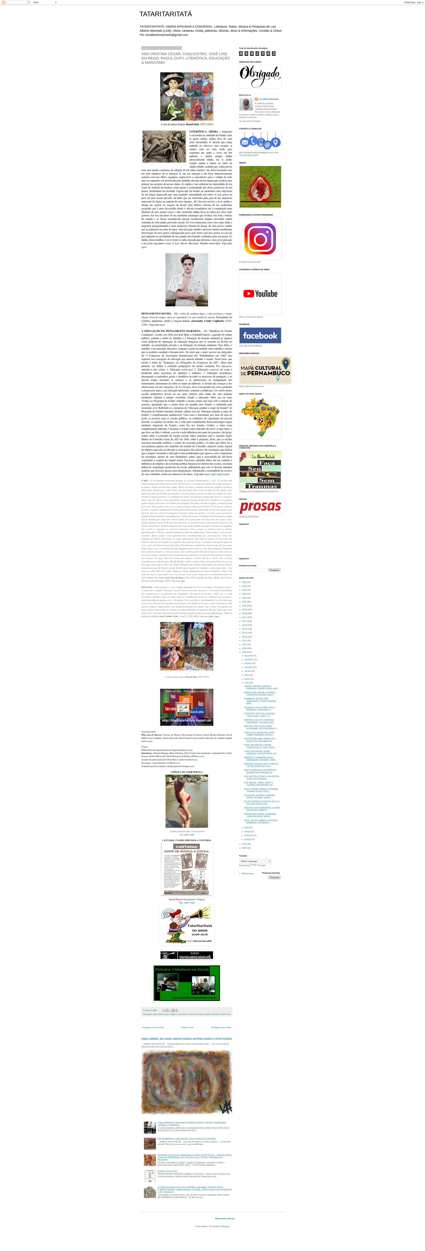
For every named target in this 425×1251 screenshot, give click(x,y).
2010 (244, 644)
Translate (261, 865)
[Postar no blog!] (167, 1010)
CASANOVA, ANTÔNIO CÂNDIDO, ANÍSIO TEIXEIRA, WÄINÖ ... (259, 796)
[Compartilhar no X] (170, 1010)
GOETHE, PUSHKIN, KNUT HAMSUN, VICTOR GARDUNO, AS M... (261, 765)
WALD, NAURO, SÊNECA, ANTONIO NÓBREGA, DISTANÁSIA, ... (260, 821)
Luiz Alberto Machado (268, 99)
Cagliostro (174, 1014)
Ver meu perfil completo (249, 121)
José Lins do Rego (195, 1014)
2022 (244, 598)
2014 (244, 629)
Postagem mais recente (153, 1027)
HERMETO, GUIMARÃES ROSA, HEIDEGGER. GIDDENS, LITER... (260, 759)
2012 (244, 637)
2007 (244, 844)
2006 (244, 848)
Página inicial (187, 1027)
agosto (247, 671)
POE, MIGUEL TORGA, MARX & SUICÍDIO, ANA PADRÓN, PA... (259, 784)
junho (247, 679)
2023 (244, 594)
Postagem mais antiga (221, 1027)
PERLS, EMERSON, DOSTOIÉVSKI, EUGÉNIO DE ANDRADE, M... (260, 771)
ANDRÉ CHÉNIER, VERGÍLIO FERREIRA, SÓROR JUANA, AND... (261, 687)
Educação (183, 1014)
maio (246, 683)
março (247, 831)
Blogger (225, 1226)
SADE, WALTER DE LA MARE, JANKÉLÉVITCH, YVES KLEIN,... (260, 746)
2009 (244, 648)
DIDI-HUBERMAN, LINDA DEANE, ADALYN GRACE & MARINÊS (187, 1139)
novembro (249, 659)
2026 (244, 582)
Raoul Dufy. (225, 1014)
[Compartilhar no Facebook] (173, 1010)
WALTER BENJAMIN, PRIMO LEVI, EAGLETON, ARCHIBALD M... (260, 740)
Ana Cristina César (161, 1014)
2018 (244, 613)
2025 (244, 586)
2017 (244, 617)
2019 (244, 609)
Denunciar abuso (225, 1218)
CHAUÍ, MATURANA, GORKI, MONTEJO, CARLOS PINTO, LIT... (260, 752)
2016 (244, 621)
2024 (244, 590)
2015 (244, 625)
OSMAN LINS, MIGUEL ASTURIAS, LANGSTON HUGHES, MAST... (260, 693)
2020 (244, 606)
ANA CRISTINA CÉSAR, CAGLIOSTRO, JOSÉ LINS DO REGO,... (262, 777)
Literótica (207, 1014)
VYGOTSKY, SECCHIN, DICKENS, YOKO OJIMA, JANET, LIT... (259, 715)
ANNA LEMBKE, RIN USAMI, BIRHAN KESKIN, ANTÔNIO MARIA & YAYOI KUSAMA (186, 1038)
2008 (244, 652)
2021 (244, 602)
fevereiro (248, 835)
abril (246, 827)
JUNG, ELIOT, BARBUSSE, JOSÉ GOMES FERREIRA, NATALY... (259, 733)
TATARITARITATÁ (165, 14)
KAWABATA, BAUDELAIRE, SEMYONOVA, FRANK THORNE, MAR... (260, 701)
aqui (143, 247)
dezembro (249, 656)
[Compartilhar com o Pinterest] (176, 1010)
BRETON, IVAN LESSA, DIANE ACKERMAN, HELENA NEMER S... (261, 727)
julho (246, 675)
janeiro (247, 839)
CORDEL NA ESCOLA (168, 1171)
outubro (248, 663)
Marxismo (216, 1014)
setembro (248, 667)
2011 (244, 640)
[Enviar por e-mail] (164, 1010)
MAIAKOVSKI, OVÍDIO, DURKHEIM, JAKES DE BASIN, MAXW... (260, 815)
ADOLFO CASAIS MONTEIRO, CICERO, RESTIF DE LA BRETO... (262, 809)
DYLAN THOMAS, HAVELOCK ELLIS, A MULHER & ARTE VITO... (262, 802)
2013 (244, 633)
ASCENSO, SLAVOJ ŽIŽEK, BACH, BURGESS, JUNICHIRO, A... (259, 708)
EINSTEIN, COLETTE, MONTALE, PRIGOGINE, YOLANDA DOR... (259, 721)
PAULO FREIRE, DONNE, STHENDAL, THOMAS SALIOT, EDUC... (261, 790)
